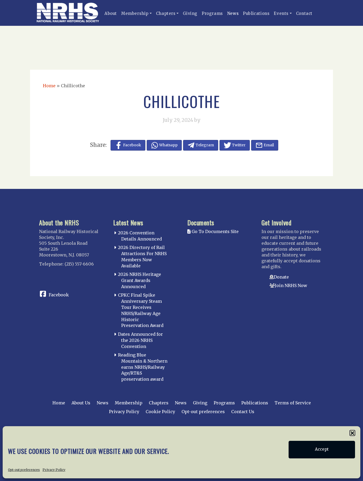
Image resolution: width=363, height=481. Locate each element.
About (110, 13)
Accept (322, 449)
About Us (80, 402)
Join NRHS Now (291, 285)
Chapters (166, 13)
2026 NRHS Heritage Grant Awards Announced (139, 280)
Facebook (59, 294)
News (233, 13)
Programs (212, 13)
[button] (352, 433)
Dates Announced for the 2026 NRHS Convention (140, 340)
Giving (190, 13)
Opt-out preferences (24, 469)
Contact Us (242, 411)
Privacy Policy (54, 469)
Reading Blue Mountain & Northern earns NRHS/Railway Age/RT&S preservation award (142, 367)
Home (49, 85)
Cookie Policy (160, 411)
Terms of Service (293, 402)
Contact (304, 13)
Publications (256, 13)
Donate (281, 277)
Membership (135, 13)
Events (281, 13)
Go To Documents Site (215, 231)
